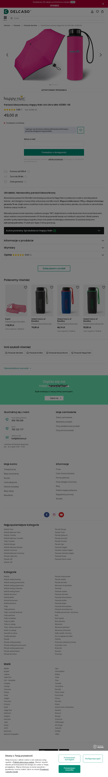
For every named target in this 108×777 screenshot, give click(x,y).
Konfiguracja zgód (92, 759)
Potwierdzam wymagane (69, 759)
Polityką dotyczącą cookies (23, 762)
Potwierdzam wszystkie (69, 769)
